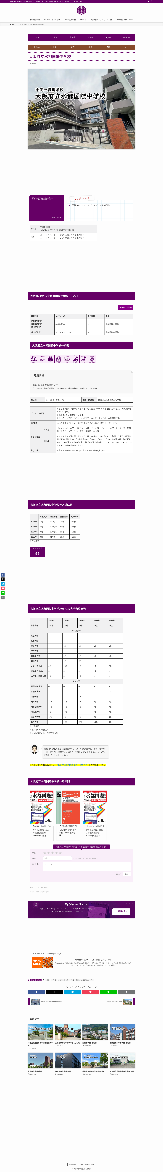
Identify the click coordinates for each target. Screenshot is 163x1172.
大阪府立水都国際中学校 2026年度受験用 (67, 832)
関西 (72, 47)
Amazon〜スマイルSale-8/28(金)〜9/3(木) (93, 960)
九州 (126, 47)
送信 (126, 874)
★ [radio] (45, 853)
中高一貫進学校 (36, 980)
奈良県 (90, 37)
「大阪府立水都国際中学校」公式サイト (72, 765)
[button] (36, 992)
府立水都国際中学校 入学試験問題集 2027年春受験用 (41, 833)
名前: (34, 858)
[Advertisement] (81, 169)
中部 (55, 47)
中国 (90, 47)
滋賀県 (108, 37)
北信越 (37, 47)
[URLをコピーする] (126, 992)
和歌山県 (126, 37)
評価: (34, 853)
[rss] (148, 1)
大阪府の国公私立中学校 (66, 980)
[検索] (151, 1)
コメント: (35, 864)
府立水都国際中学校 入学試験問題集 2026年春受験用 (94, 833)
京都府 (72, 37)
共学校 (54, 980)
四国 (108, 47)
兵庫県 (55, 37)
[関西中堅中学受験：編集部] (81, 10)
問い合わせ (72, 1164)
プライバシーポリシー (86, 1164)
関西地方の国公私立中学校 (84, 980)
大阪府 (37, 37)
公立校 (47, 980)
